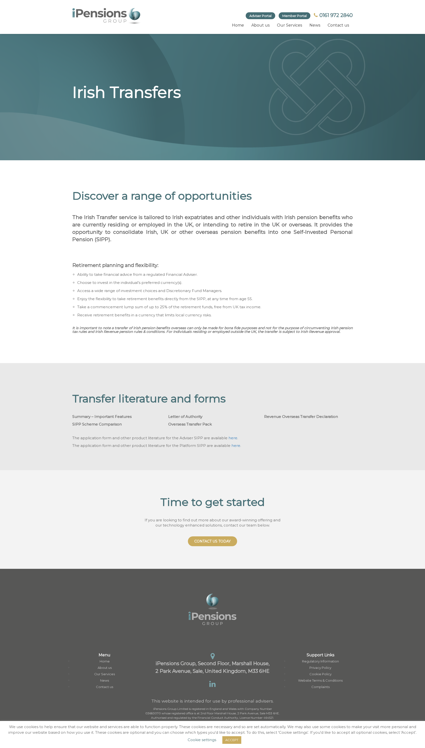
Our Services (289, 25)
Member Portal (294, 16)
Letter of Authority (185, 416)
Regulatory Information (320, 661)
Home (238, 25)
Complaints (320, 687)
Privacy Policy (320, 668)
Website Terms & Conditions (320, 680)
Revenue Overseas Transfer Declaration (301, 416)
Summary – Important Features (102, 416)
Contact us (338, 25)
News (314, 25)
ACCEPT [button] (231, 740)
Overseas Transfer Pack (190, 424)
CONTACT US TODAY (212, 541)
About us (260, 25)
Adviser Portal (260, 16)
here (232, 438)
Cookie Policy (320, 674)
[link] (106, 16)
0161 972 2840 (335, 15)
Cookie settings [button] (202, 739)
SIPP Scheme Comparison (97, 424)
